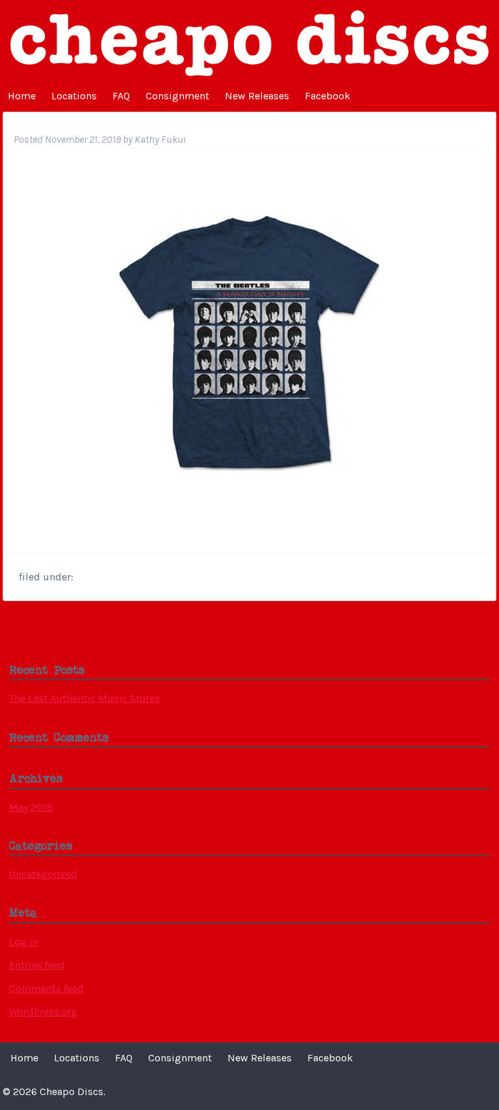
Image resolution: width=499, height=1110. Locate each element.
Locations (74, 96)
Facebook (327, 96)
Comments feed (46, 988)
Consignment (177, 96)
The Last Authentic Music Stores (84, 698)
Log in (23, 941)
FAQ (121, 96)
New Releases (257, 96)
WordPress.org (43, 1011)
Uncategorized (43, 874)
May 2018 (31, 807)
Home (22, 96)
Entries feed (37, 965)
